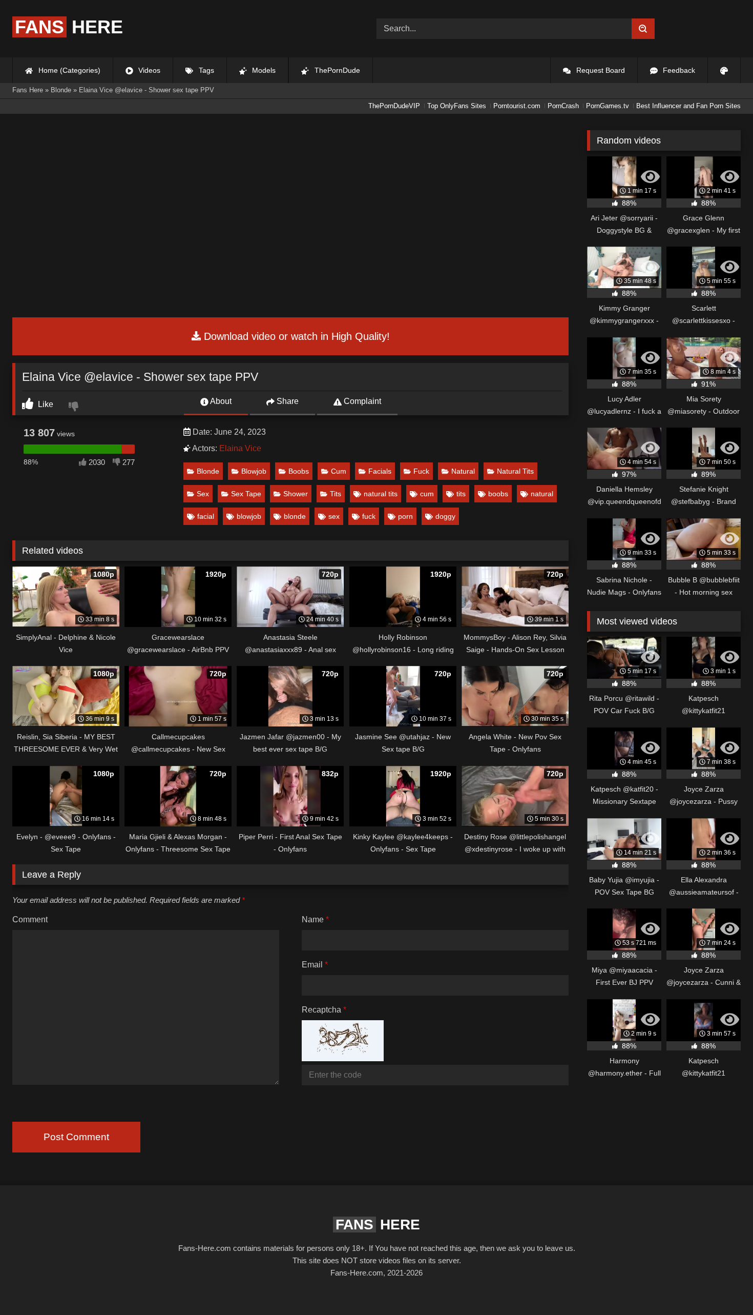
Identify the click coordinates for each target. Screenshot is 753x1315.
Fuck (421, 471)
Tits (335, 494)
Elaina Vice (240, 448)
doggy (445, 516)
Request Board (599, 70)
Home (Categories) (68, 70)
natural (542, 494)
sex (334, 516)
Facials (379, 471)
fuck (368, 516)
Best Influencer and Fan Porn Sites (688, 106)
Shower (295, 494)
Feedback (678, 70)
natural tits (381, 494)
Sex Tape (246, 494)
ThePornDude (336, 70)
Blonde (208, 471)
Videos (148, 70)
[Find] (643, 28)
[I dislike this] (75, 407)
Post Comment (76, 1136)
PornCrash (563, 106)
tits (461, 494)
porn (405, 516)
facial (205, 516)
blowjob (249, 516)
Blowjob (253, 471)
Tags (205, 70)
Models (263, 70)
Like (44, 404)
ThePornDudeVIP (394, 106)
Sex (203, 494)
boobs (498, 494)
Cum (338, 471)
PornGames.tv (607, 106)
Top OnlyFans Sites (456, 106)
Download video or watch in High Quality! (295, 336)
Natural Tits (515, 471)
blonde (295, 516)
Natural (463, 471)
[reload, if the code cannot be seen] (343, 1058)
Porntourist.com (516, 106)
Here (69, 26)
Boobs (298, 471)
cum (427, 494)
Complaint (361, 401)
